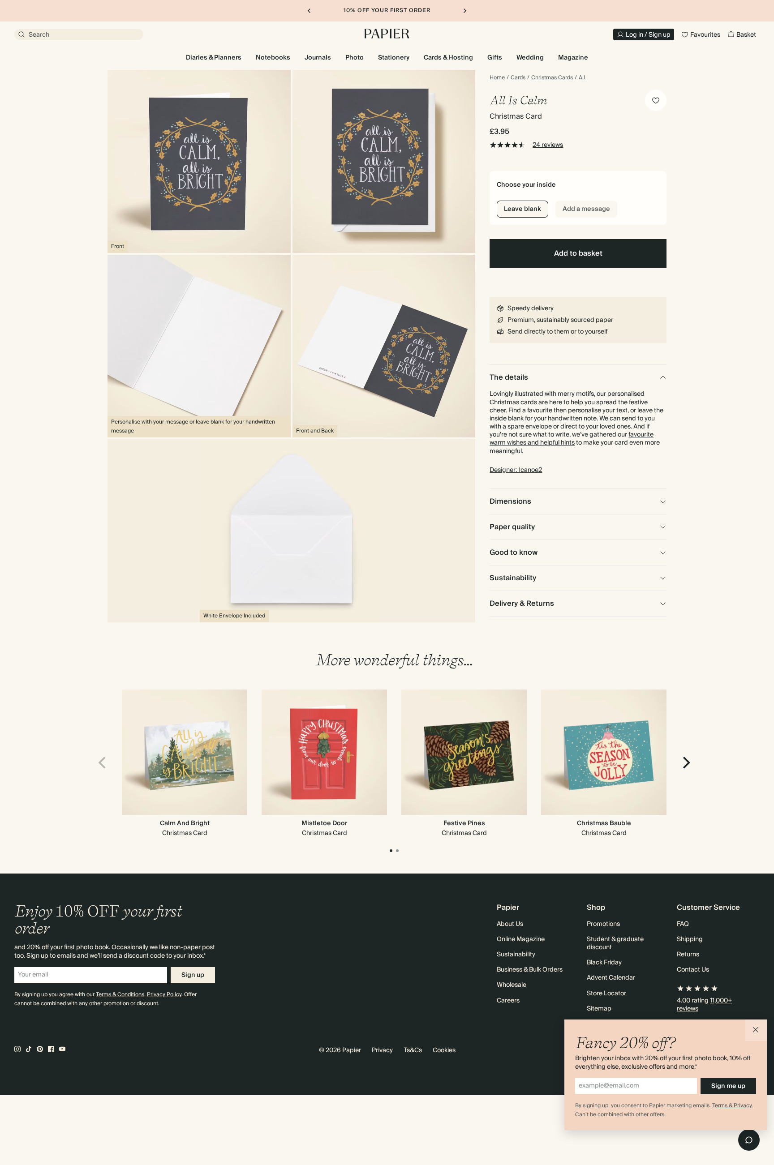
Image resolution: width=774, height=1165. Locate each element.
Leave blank (522, 209)
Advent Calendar (611, 978)
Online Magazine (521, 939)
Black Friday (604, 963)
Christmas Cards (552, 77)
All (582, 77)
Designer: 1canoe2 (516, 470)
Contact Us (693, 970)
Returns (688, 955)
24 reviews (548, 145)
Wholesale (511, 985)
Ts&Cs (413, 1050)
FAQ (683, 924)
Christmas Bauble (604, 823)
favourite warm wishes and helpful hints (572, 438)
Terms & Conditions (120, 994)
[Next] (685, 762)
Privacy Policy (164, 994)
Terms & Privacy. (732, 1105)
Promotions (603, 924)
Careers (508, 1001)
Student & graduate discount (615, 943)
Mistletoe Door (324, 823)
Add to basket (578, 253)
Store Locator (606, 993)
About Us (510, 924)
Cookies (444, 1050)
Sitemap (599, 1009)
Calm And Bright (185, 823)
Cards (518, 77)
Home (497, 77)
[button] (756, 1030)
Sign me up (728, 1086)
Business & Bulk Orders (530, 970)
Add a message (586, 209)
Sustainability (516, 955)
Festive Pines (464, 823)
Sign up (192, 975)
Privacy (382, 1050)
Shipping (690, 939)
